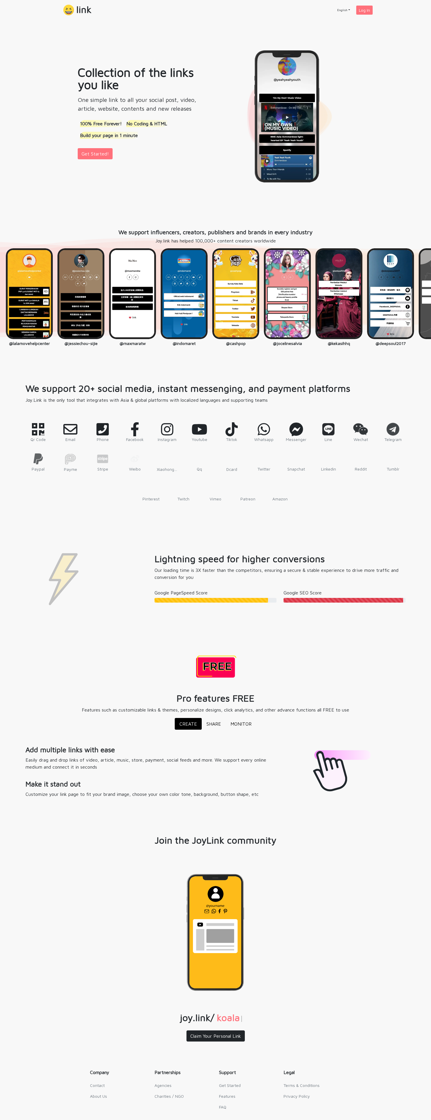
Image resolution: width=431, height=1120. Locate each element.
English (342, 10)
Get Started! (95, 153)
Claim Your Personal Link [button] (215, 1036)
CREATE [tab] (188, 723)
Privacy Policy (297, 1096)
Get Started (230, 1085)
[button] (77, 10)
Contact (97, 1085)
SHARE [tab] (213, 723)
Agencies (163, 1085)
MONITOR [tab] (241, 723)
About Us (98, 1096)
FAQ (222, 1106)
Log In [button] (364, 10)
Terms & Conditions (302, 1085)
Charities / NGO (169, 1096)
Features (227, 1096)
